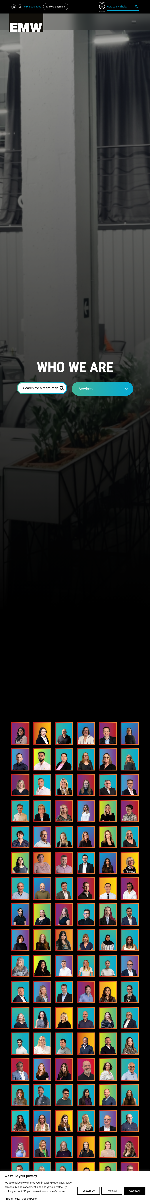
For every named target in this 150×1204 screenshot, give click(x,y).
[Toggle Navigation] (134, 22)
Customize (88, 1190)
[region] (75, 1187)
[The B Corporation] (103, 7)
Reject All (112, 1190)
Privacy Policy (12, 1198)
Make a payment (55, 6)
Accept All (134, 1190)
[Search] (136, 6)
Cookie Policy (29, 1198)
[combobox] (102, 389)
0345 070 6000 (32, 6)
